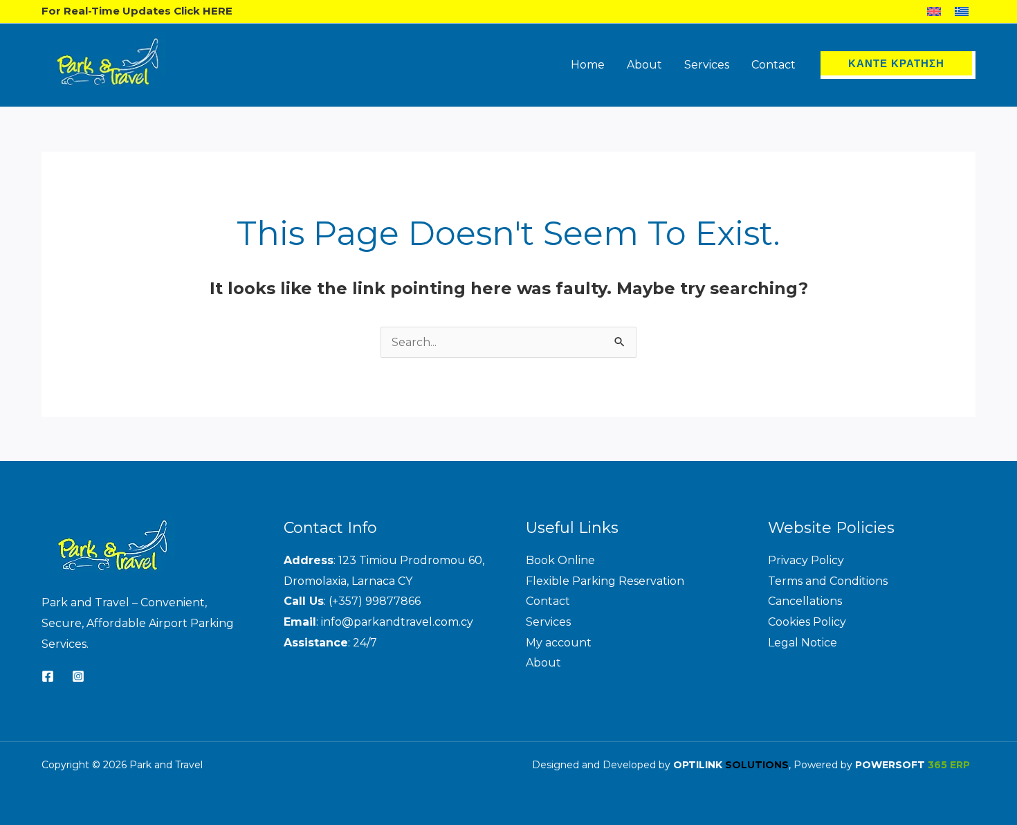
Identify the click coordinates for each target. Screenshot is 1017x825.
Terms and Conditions (828, 581)
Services (548, 621)
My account (559, 642)
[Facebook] (48, 676)
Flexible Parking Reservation (605, 581)
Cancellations (805, 601)
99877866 (393, 601)
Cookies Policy (807, 621)
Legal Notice (802, 642)
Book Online (560, 560)
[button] (898, 65)
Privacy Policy (806, 560)
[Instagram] (78, 676)
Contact (548, 601)
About (543, 662)
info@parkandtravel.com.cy (397, 621)
